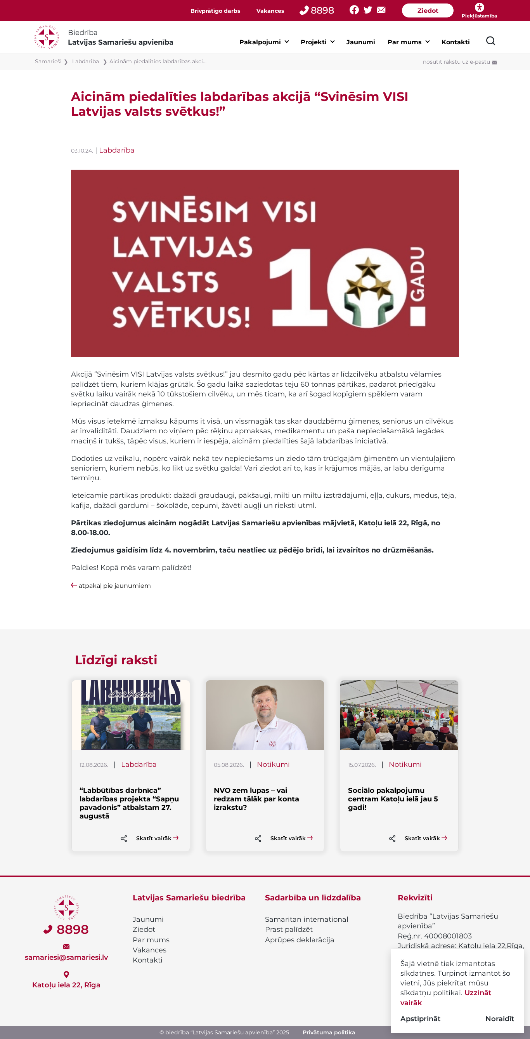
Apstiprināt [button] (420, 1018)
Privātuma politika (329, 1032)
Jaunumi (360, 42)
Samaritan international (306, 919)
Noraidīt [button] (499, 1018)
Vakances (270, 10)
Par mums (151, 940)
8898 (322, 10)
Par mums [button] (405, 42)
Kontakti (456, 42)
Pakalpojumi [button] (260, 42)
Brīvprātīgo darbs (215, 10)
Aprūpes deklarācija (299, 940)
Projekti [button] (314, 42)
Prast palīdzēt (289, 929)
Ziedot (427, 10)
